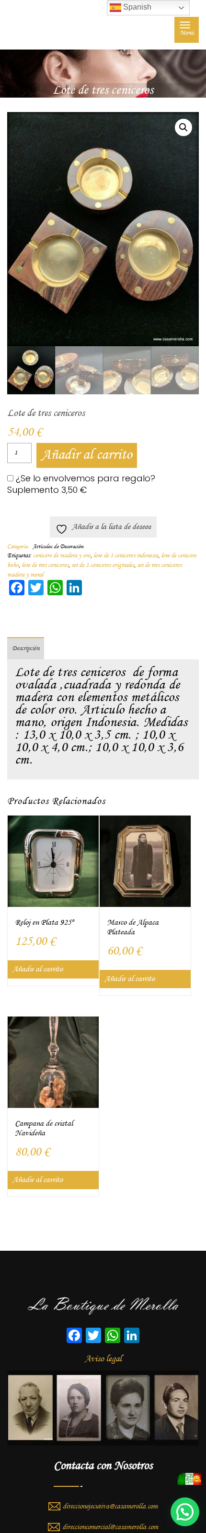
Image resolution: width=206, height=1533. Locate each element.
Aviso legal (103, 1359)
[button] (183, 127)
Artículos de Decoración (58, 546)
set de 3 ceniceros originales (102, 565)
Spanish (136, 7)
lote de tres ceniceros (45, 565)
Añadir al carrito (86, 455)
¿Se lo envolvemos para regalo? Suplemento (81, 484)
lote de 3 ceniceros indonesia (125, 555)
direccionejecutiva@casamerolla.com (110, 1506)
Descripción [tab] (25, 648)
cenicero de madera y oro (62, 555)
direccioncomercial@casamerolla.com (110, 1527)
